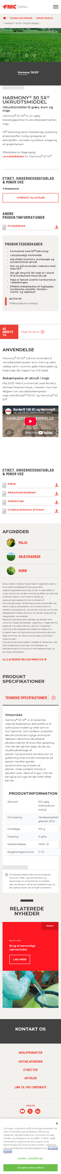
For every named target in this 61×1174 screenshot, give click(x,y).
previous (26, 55)
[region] (30, 1146)
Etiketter (30, 1070)
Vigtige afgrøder (31, 1061)
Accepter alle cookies (30, 1167)
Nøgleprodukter (30, 1052)
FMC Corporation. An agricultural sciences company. (23, 7)
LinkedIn (37, 1111)
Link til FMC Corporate (30, 1087)
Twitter (30, 1111)
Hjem (5, 18)
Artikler (30, 1078)
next (34, 55)
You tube (22, 1111)
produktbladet (14, 156)
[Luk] (57, 1123)
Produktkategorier (21, 18)
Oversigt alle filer (31, 197)
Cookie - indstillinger (30, 1158)
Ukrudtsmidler (44, 18)
